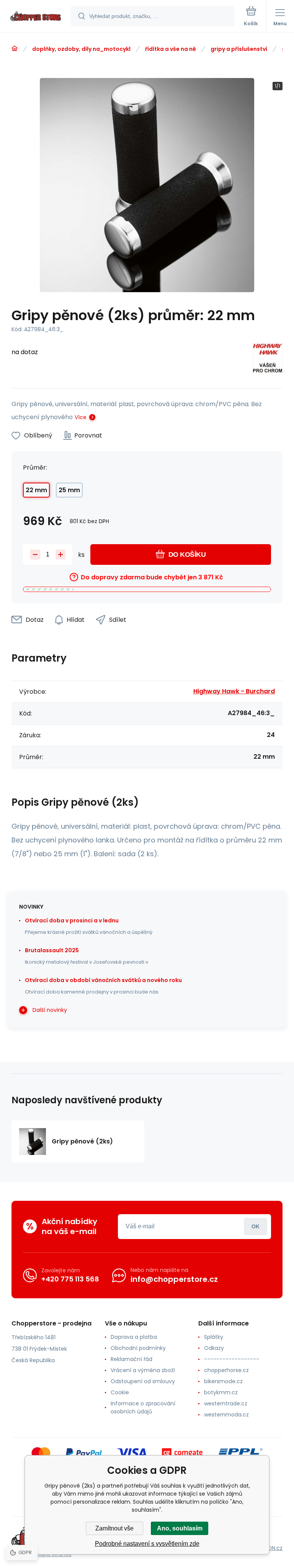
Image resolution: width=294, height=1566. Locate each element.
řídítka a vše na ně (170, 49)
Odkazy (214, 1348)
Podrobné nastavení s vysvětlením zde (147, 1543)
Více (81, 417)
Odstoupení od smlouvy (143, 1381)
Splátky (213, 1337)
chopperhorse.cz (226, 1370)
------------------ (231, 1359)
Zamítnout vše (114, 1528)
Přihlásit (255, 1226)
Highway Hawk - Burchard (234, 691)
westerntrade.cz (225, 1403)
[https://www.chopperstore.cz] (14, 49)
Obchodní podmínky (138, 1348)
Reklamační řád (131, 1359)
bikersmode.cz (223, 1381)
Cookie (120, 1392)
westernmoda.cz (226, 1414)
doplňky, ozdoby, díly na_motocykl (81, 49)
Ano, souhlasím (180, 1528)
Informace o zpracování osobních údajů (143, 1407)
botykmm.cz (221, 1392)
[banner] (35, 17)
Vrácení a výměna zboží (143, 1370)
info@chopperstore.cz (174, 1279)
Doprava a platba (134, 1337)
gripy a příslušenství (239, 49)
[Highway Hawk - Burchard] (268, 359)
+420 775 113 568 (70, 1279)
